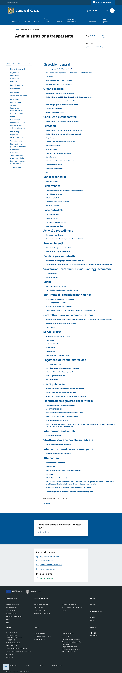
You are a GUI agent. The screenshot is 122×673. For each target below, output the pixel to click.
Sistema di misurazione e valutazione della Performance (64, 190)
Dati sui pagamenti (52, 379)
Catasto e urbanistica (40, 610)
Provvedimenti (53, 243)
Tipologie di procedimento (54, 235)
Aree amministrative (12, 604)
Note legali (65, 636)
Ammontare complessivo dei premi (57, 202)
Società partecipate (52, 218)
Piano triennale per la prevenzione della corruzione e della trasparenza (69, 73)
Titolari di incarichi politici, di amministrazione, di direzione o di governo (69, 97)
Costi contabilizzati (52, 344)
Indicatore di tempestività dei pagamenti (59, 372)
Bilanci (47, 282)
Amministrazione (14, 21)
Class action (50, 340)
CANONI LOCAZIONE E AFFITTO (56, 303)
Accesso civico (50, 466)
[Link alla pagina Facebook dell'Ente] (91, 633)
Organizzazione (53, 88)
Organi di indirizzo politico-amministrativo (60, 93)
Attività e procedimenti (58, 230)
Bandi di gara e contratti (59, 256)
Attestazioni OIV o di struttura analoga (58, 84)
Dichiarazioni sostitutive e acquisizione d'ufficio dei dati (64, 239)
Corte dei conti (50, 327)
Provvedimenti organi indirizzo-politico (59, 248)
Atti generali (50, 76)
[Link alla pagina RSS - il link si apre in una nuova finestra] (96, 10)
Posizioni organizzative (53, 145)
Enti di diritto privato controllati (56, 222)
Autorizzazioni (38, 607)
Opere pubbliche (54, 384)
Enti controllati (53, 210)
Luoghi (92, 617)
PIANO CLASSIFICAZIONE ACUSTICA (57, 420)
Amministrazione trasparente (71, 642)
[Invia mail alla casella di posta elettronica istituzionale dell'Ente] (19, 648)
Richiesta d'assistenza (69, 651)
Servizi (36, 21)
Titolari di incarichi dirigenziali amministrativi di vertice (64, 130)
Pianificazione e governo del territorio (68, 400)
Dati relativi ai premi (52, 205)
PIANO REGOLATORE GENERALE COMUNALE (60, 405)
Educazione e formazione (42, 613)
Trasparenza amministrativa (71, 20)
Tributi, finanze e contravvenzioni (72, 607)
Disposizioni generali (57, 64)
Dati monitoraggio (11, 665)
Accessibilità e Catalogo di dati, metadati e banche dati (64, 470)
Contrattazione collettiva (54, 164)
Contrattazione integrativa (54, 168)
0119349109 (16, 643)
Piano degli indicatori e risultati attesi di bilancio (62, 290)
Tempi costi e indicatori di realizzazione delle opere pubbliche (66, 396)
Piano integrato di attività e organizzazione (60, 69)
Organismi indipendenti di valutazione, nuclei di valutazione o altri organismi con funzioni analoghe (79, 319)
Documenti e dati (11, 607)
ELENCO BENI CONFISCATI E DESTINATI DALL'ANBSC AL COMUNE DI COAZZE (71, 310)
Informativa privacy (68, 633)
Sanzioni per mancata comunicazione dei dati (60, 101)
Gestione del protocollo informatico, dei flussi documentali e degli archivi (70, 491)
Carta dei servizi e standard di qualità (58, 355)
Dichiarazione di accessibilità (71, 639)
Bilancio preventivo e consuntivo (56, 286)
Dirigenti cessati (51, 138)
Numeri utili (9, 657)
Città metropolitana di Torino (43, 636)
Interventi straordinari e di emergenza (68, 449)
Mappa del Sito (57, 665)
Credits (41, 665)
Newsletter (94, 635)
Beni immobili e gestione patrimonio (67, 294)
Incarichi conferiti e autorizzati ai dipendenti (60, 161)
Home (17, 30)
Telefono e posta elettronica (55, 112)
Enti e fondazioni (11, 610)
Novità (27, 21)
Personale (50, 126)
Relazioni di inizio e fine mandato (57, 478)
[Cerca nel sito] (111, 10)
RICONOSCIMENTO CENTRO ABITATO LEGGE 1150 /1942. (64, 413)
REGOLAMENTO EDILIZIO (54, 409)
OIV (47, 172)
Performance (51, 186)
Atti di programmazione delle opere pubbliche (61, 392)
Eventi (92, 620)
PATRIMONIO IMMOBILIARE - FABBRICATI (60, 299)
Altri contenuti (52, 458)
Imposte (59, 22)
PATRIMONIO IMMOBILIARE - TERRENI (59, 307)
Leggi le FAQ (66, 644)
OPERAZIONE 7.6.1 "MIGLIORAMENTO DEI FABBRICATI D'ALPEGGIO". (69, 488)
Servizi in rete (50, 351)
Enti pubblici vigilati (52, 214)
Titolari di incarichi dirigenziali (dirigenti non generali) (63, 134)
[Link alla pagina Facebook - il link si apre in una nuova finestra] (94, 10)
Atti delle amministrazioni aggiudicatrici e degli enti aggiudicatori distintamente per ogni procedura (79, 264)
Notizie (92, 604)
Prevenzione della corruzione (55, 462)
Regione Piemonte (12, 2)
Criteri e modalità (51, 273)
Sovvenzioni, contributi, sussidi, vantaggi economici (77, 269)
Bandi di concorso (55, 176)
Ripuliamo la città (39, 639)
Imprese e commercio (69, 604)
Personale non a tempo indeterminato (58, 153)
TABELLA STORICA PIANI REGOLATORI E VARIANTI (62, 416)
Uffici (7, 622)
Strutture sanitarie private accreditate (68, 440)
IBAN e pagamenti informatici (55, 376)
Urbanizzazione (92, 22)
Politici (8, 619)
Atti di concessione (52, 277)
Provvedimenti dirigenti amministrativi (58, 251)
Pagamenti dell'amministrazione (64, 360)
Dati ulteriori (50, 474)
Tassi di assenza (51, 157)
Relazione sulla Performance (55, 198)
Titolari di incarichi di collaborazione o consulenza (62, 121)
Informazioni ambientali (59, 431)
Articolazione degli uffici (54, 108)
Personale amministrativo (14, 616)
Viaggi (64, 610)
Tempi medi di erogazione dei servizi (58, 336)
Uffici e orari (9, 654)
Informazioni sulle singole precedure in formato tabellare (65, 260)
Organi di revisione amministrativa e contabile (61, 323)
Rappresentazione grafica (54, 226)
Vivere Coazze (46, 20)
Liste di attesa (50, 347)
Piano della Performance (54, 194)
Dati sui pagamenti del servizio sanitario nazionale (62, 368)
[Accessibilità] (6, 667)
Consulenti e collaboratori (60, 117)
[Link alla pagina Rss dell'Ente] (95, 633)
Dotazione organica (52, 149)
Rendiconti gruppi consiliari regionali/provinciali (62, 105)
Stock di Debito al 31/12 (54, 364)
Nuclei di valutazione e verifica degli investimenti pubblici (65, 388)
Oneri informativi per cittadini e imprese (59, 80)
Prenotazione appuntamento (71, 649)
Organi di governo (11, 613)
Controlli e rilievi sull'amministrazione (68, 315)
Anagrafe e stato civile (41, 604)
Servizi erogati (52, 331)
